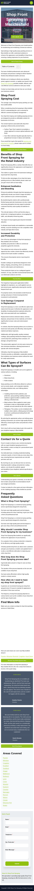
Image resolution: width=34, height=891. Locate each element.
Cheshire (5, 789)
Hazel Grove (29, 656)
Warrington (6, 792)
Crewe (5, 781)
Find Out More (17, 278)
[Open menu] (31, 2)
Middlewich (6, 773)
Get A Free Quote (17, 746)
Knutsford (6, 766)
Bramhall (15, 656)
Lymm (4, 779)
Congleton (22, 656)
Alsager (5, 771)
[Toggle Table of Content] (17, 66)
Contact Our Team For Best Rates (17, 149)
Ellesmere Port (7, 802)
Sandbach (6, 768)
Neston (5, 805)
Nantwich (5, 787)
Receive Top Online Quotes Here (17, 660)
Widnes (5, 797)
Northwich (6, 776)
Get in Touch (17, 434)
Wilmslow (9, 656)
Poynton (3, 656)
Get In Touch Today (17, 61)
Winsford (5, 784)
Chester (5, 800)
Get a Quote (16, 36)
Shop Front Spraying (7, 83)
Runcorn (5, 795)
